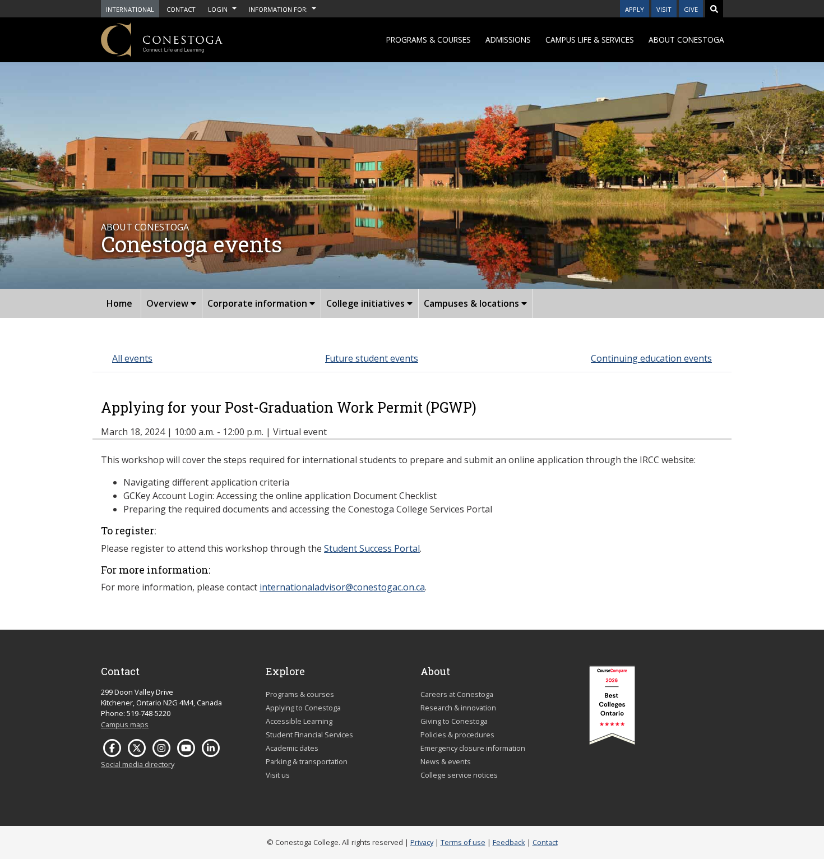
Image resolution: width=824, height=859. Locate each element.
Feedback (509, 842)
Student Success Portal (372, 548)
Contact (545, 842)
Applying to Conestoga (303, 708)
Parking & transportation (307, 761)
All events (132, 358)
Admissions (508, 39)
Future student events (371, 358)
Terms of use (463, 842)
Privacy (421, 842)
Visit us (278, 775)
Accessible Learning (299, 721)
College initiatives (366, 303)
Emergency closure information (472, 748)
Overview (168, 303)
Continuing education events (651, 358)
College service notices (459, 775)
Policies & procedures (457, 734)
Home (119, 303)
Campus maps (125, 724)
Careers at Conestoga (456, 694)
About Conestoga (686, 39)
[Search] (714, 8)
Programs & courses (428, 39)
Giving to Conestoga (454, 721)
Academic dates (292, 748)
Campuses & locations (472, 303)
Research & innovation (458, 708)
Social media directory (137, 764)
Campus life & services (589, 39)
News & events (445, 761)
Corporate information (258, 303)
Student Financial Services (309, 734)
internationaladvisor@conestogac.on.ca (342, 587)
